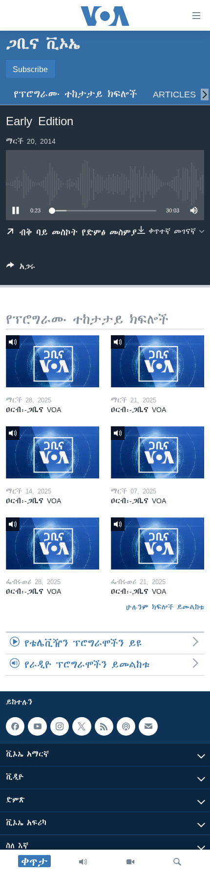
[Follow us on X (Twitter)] (81, 726)
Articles (174, 94)
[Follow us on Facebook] (15, 726)
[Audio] (83, 862)
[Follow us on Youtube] (37, 726)
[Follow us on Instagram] (59, 726)
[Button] (20, 268)
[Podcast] (126, 726)
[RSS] (104, 726)
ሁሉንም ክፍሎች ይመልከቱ (165, 607)
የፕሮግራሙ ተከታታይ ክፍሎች (75, 94)
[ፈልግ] (177, 862)
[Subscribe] (148, 726)
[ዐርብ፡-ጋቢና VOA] (52, 361)
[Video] (130, 862)
